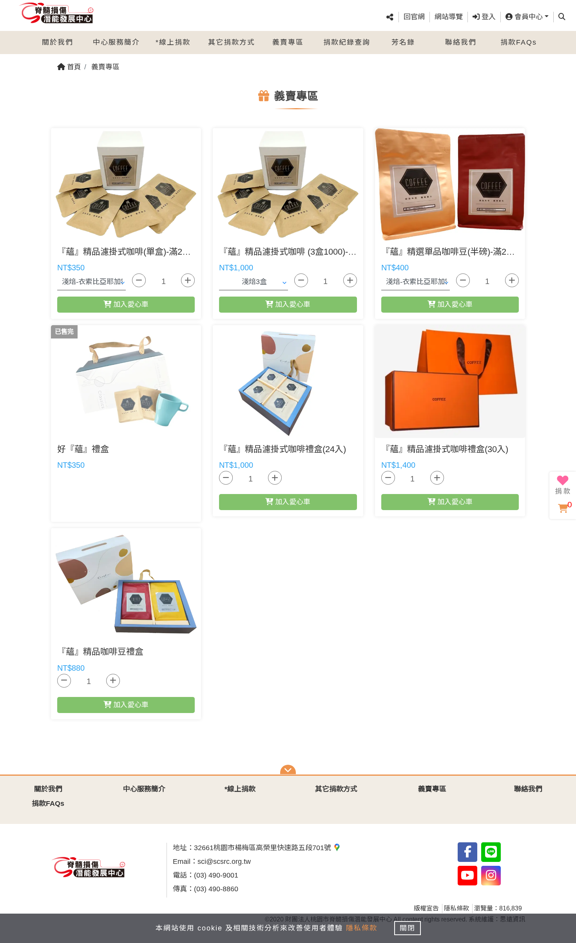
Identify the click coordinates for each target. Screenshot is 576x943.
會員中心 (528, 17)
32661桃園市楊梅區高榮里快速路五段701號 (263, 848)
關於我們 (57, 42)
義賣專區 (288, 42)
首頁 (73, 67)
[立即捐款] (562, 485)
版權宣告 (426, 908)
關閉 (407, 928)
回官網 (414, 17)
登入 (488, 17)
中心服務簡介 (116, 42)
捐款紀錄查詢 (346, 42)
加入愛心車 (130, 304)
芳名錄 (403, 42)
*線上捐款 (173, 42)
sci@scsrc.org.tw (224, 861)
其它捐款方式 (231, 42)
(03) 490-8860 (216, 889)
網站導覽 (449, 17)
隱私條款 (456, 908)
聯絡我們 (460, 42)
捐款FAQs (518, 42)
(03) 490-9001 (216, 875)
